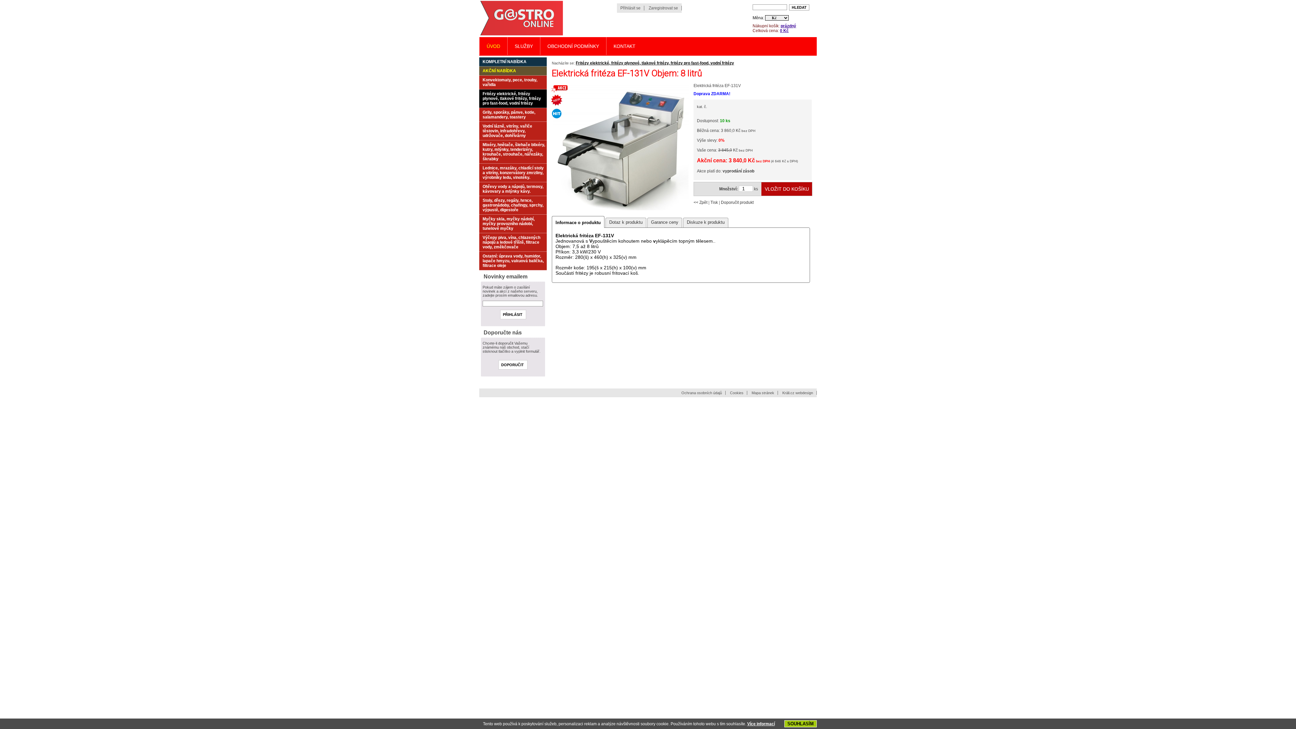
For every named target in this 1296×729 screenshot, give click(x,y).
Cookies (737, 393)
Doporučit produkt (737, 202)
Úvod (493, 46)
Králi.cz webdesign (797, 393)
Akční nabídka (499, 71)
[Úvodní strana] (521, 34)
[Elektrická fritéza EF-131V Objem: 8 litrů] (621, 209)
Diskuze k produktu (706, 222)
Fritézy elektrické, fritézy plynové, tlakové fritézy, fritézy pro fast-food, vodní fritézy (655, 63)
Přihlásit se (630, 8)
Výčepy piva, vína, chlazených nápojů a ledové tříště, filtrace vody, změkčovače (511, 242)
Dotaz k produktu (626, 222)
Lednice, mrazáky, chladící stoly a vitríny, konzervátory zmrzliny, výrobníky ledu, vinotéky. (513, 173)
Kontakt (625, 46)
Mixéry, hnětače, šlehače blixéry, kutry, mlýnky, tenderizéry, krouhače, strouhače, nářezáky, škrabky (514, 151)
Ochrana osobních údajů (701, 393)
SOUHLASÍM (800, 723)
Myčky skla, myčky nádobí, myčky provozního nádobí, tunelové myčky (509, 224)
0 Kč (784, 30)
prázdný (788, 26)
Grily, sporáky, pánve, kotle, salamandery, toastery (509, 114)
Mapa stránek (763, 393)
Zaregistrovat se (663, 8)
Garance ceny (664, 222)
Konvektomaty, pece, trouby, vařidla (510, 82)
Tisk (714, 202)
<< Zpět (700, 202)
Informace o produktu (578, 222)
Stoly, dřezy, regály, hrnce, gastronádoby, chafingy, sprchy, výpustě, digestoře (513, 205)
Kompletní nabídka (504, 61)
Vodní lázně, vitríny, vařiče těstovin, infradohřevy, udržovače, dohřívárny (507, 131)
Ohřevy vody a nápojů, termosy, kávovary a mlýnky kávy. (513, 189)
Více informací (761, 724)
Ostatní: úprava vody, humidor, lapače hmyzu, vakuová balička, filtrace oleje (513, 261)
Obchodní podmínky (573, 46)
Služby (524, 46)
